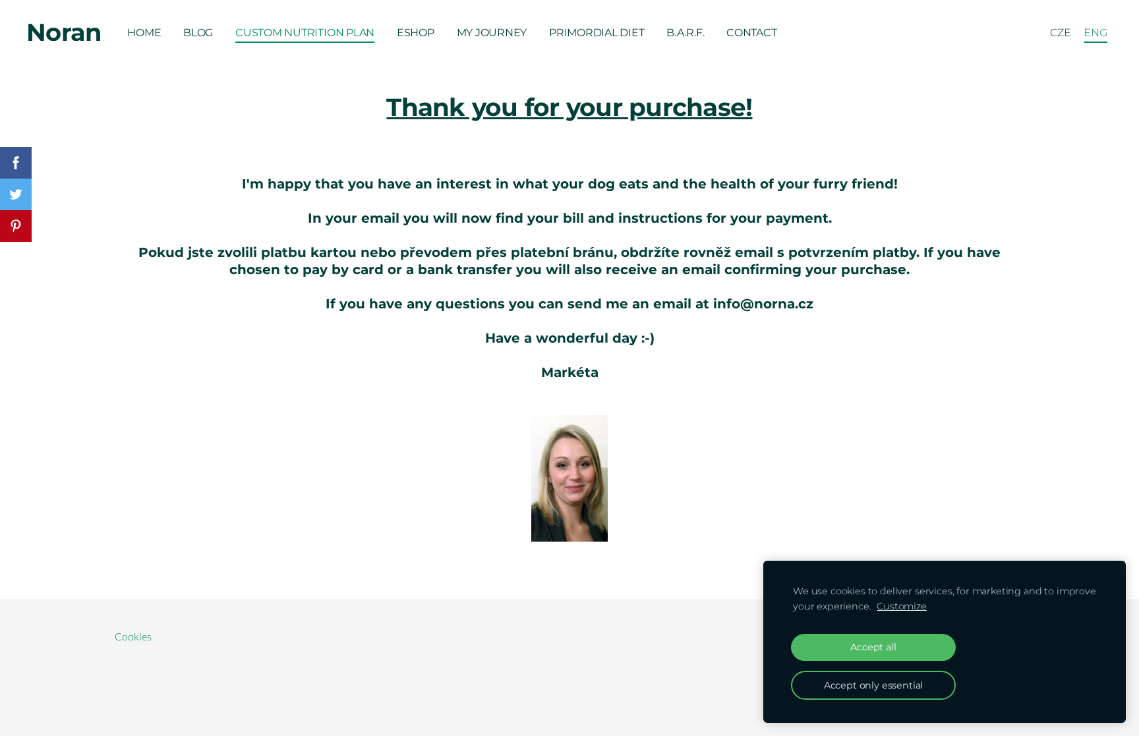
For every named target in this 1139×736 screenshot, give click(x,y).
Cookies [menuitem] (133, 637)
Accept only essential (873, 685)
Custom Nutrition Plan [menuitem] (304, 32)
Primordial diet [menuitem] (596, 32)
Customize (902, 606)
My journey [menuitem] (492, 32)
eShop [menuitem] (415, 32)
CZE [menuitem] (1060, 32)
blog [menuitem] (198, 32)
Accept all (873, 647)
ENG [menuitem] (1095, 32)
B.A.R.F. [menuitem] (685, 32)
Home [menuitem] (144, 32)
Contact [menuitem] (751, 32)
